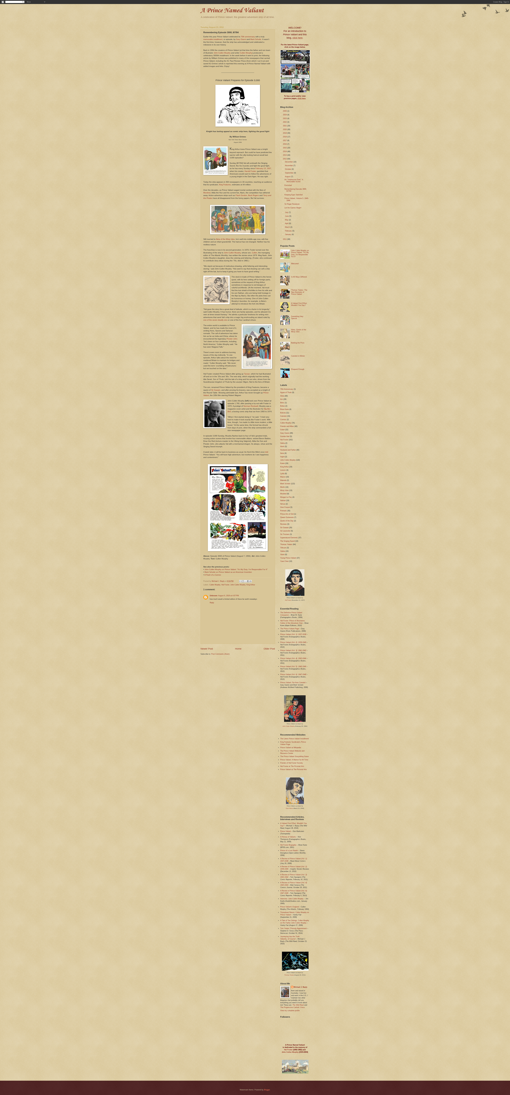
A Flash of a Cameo (212, 575)
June (287, 216)
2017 (285, 140)
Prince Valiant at (293, 769)
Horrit (282, 446)
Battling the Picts (297, 343)
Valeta (282, 551)
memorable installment (212, 39)
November (289, 166)
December (289, 162)
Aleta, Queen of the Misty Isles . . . (298, 331)
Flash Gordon (241, 195)
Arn (281, 399)
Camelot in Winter (298, 356)
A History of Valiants (288, 837)
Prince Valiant (285, 831)
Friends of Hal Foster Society (291, 763)
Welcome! (295, 264)
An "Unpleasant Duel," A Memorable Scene (293, 181)
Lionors (283, 470)
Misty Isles (284, 490)
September (289, 173)
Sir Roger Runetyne (291, 204)
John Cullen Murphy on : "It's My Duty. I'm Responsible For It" (236, 569)
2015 (285, 148)
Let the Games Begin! (292, 208)
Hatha (282, 443)
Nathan (283, 500)
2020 (285, 129)
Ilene (282, 453)
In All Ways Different (299, 277)
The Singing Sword (287, 541)
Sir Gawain (215, 390)
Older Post (269, 648)
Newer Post (207, 648)
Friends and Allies (287, 426)
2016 (285, 144)
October (288, 169)
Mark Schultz (255, 39)
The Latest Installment (294, 739)
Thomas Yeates (286, 544)
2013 (285, 155)
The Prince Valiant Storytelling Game (294, 756)
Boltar (282, 406)
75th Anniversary (286, 389)
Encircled (288, 185)
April (287, 223)
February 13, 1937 (263, 168)
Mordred (207, 193)
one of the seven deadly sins (215, 320)
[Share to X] (245, 581)
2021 (285, 126)
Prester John (232, 339)
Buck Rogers (253, 195)
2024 (285, 115)
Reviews (283, 524)
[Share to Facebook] (248, 581)
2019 (285, 133)
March (287, 227)
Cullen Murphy (246, 53)
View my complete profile (290, 1011)
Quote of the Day (286, 521)
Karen (282, 463)
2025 (285, 111)
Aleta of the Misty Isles (225, 239)
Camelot (283, 416)
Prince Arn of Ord (287, 514)
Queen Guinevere (287, 517)
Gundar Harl (284, 436)
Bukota (283, 413)
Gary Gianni (241, 39)
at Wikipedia (290, 748)
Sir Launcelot (285, 531)
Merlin (282, 487)
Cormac (283, 420)
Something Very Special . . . (297, 317)
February (288, 231)
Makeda (283, 480)
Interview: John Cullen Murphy (291, 899)
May (287, 220)
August (288, 177)
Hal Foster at (292, 766)
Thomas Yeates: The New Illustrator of (299, 292)
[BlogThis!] (243, 581)
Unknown (213, 596)
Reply (212, 603)
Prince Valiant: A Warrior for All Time (294, 760)
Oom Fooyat (285, 507)
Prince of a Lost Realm (289, 851)
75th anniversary (248, 37)
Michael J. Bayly (300, 987)
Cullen (254, 253)
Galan (282, 430)
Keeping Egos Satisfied (293, 195)
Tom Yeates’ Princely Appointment (293, 928)
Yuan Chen (284, 561)
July (287, 212)
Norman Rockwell (250, 406)
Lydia (282, 474)
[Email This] (240, 581)
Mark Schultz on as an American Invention (228, 572)
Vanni (282, 554)
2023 (285, 118)
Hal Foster (225, 585)
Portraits (283, 511)
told (266, 452)
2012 (285, 159)
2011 (285, 239)
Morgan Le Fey (286, 497)
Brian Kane (284, 409)
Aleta (282, 396)
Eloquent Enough (297, 369)
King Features (225, 185)
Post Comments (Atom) (220, 654)
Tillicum (283, 548)
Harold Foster (250, 171)
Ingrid (282, 457)
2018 (285, 137)
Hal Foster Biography (288, 845)
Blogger (267, 1090)
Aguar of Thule (286, 392)
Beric (282, 403)
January (288, 234)
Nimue (282, 504)
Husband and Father (288, 450)
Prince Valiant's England (289, 907)
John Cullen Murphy (222, 53)
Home (238, 648)
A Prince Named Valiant (232, 10)
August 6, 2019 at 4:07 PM (228, 596)
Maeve (282, 477)
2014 (285, 151)
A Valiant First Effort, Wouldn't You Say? (299, 304)
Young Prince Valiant (288, 558)
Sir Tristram (284, 534)
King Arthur (250, 585)
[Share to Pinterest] (250, 581)
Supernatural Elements (289, 538)
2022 (285, 122)
